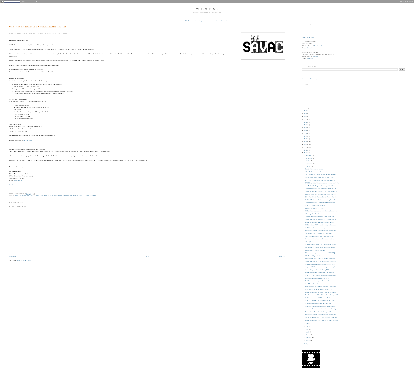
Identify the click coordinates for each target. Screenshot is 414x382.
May (307, 329)
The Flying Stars (319, 46)
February (308, 338)
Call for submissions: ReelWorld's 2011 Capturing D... (321, 188)
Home (147, 256)
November (309, 158)
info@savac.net (17, 180)
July (307, 324)
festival (47, 195)
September (309, 164)
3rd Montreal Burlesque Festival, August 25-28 (319, 186)
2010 (305, 344)
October (308, 161)
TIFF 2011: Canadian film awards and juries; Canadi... (321, 275)
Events (211, 21)
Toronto (93, 195)
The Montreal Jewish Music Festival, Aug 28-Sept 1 (320, 177)
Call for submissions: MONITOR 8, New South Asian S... (321, 320)
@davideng (310, 58)
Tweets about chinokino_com (310, 79)
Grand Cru (315, 56)
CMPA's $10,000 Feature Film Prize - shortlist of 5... (320, 180)
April (307, 332)
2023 (305, 119)
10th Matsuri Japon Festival (313, 256)
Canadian (39, 195)
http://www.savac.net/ (15, 185)
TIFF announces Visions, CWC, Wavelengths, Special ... (321, 244)
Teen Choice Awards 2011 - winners (315, 284)
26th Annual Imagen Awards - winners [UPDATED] (320, 253)
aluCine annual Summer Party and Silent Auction (319, 236)
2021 (305, 125)
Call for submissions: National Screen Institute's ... (319, 222)
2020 (305, 128)
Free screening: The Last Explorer (315, 250)
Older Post (282, 256)
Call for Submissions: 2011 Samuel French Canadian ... (321, 261)
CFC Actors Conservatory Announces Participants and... (321, 317)
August (308, 166)
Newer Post (12, 256)
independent (67, 195)
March (308, 335)
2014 (305, 144)
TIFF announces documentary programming (318, 303)
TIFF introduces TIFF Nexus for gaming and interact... (320, 225)
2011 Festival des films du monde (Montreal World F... (321, 174)
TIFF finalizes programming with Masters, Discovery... (321, 211)
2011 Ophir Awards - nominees (314, 242)
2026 (305, 111)
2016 (305, 139)
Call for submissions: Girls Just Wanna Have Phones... (320, 292)
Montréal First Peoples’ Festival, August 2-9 (318, 312)
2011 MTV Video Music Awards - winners (317, 172)
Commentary (225, 21)
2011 (305, 153)
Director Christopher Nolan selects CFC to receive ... (320, 272)
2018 (305, 133)
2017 (305, 136)
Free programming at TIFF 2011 (314, 208)
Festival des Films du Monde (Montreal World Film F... (321, 230)
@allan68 (309, 48)
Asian (17, 195)
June (307, 326)
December (309, 155)
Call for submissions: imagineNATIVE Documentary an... (321, 191)
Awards (205, 21)
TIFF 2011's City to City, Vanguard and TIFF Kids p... (320, 300)
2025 (305, 114)
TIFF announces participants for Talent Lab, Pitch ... (320, 264)
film (51, 195)
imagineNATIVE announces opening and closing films (321, 267)
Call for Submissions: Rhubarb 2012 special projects (320, 219)
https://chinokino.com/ (308, 37)
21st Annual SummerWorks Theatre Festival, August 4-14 (322, 295)
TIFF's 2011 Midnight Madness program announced (320, 306)
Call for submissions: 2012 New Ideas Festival (318, 298)
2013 (305, 147)
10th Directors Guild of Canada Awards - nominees (320, 247)
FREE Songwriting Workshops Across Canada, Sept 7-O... (322, 183)
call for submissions (27, 195)
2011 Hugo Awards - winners (313, 214)
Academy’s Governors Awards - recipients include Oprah (321, 309)
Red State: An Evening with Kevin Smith (317, 281)
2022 (305, 122)
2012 (305, 150)
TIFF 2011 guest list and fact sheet (315, 205)
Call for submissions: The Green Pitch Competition (320, 202)
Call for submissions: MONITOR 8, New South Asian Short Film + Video (38, 26)
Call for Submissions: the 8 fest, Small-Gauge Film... (320, 216)
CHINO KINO (207, 9)
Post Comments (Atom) (24, 260)
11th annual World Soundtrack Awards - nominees (319, 239)
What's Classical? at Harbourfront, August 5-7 (318, 289)
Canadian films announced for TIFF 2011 (317, 278)
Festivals (217, 21)
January (308, 340)
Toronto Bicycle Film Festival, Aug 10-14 (317, 270)
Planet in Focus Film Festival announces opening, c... (320, 194)
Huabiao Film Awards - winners (314, 169)
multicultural (78, 195)
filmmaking (58, 195)
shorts (86, 195)
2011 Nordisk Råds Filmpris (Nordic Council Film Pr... (321, 197)
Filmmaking (198, 21)
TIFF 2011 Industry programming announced (318, 228)
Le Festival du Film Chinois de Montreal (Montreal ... (320, 258)
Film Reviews (189, 21)
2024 (305, 116)
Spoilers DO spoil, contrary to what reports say (318, 233)
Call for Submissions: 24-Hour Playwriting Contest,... (320, 200)
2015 (305, 142)
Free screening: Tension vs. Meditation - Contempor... (320, 286)
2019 (305, 130)
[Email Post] (33, 194)
